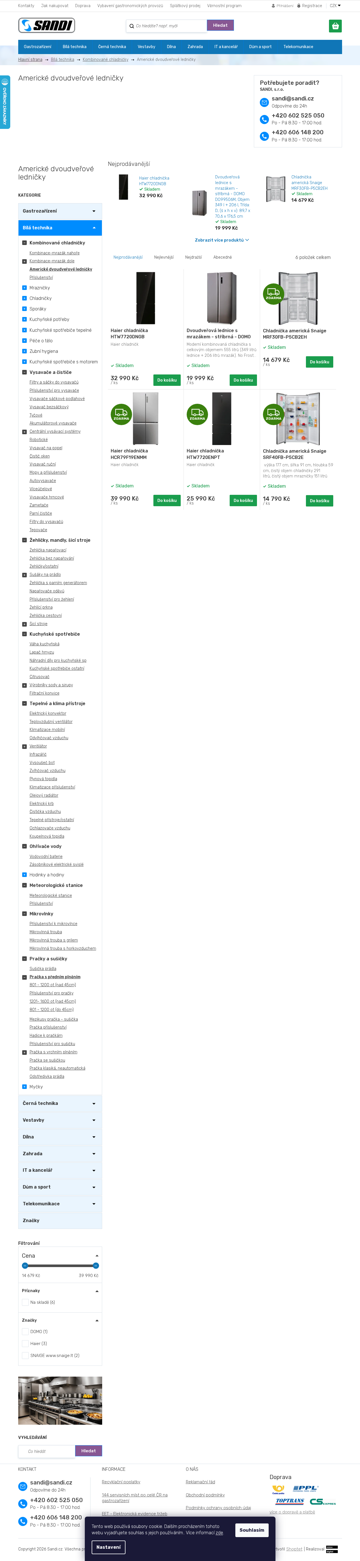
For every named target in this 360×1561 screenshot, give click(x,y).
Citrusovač (40, 676)
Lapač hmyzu (42, 652)
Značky (31, 1220)
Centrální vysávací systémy (55, 431)
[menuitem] (37, 47)
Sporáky (38, 309)
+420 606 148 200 (298, 132)
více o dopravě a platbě (292, 1512)
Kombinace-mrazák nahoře (55, 253)
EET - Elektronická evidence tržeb (134, 1513)
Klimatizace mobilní (47, 729)
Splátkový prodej (185, 5)
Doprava (82, 5)
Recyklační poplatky (121, 1481)
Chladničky (41, 298)
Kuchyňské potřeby (49, 319)
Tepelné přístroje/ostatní (52, 819)
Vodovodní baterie (46, 856)
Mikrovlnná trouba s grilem (54, 940)
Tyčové (36, 415)
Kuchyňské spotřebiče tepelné (61, 330)
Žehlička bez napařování (52, 558)
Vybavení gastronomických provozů (130, 5)
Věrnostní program (224, 5)
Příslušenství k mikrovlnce (53, 923)
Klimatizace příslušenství (52, 787)
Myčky (36, 1087)
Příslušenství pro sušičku (52, 1043)
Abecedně (222, 257)
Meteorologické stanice (56, 885)
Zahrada (32, 1153)
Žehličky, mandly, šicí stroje (60, 540)
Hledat (220, 25)
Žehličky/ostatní (44, 566)
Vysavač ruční (43, 464)
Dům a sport (37, 1187)
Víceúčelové (41, 489)
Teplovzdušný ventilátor (51, 721)
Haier (38, 1343)
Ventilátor (38, 746)
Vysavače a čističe (51, 372)
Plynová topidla (43, 779)
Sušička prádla (43, 968)
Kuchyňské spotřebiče (55, 634)
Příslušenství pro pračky (51, 993)
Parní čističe (41, 513)
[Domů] (32, 59)
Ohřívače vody (45, 846)
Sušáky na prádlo (45, 574)
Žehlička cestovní (46, 615)
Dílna (28, 1137)
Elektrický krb (42, 803)
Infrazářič (38, 754)
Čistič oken (40, 456)
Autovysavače (43, 480)
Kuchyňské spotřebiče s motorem (64, 361)
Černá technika (40, 1103)
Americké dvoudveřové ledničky (61, 269)
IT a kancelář (37, 1170)
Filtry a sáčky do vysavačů (54, 382)
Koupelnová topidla (47, 836)
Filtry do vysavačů (46, 521)
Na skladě (42, 1302)
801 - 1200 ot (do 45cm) (52, 1009)
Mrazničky (40, 288)
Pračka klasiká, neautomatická (57, 1068)
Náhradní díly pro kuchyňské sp (58, 660)
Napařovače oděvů (47, 591)
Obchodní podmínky (205, 1495)
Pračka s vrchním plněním (53, 1052)
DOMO (38, 1331)
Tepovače (38, 530)
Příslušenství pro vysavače (54, 390)
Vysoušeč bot (42, 762)
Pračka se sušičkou (47, 1060)
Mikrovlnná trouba (46, 932)
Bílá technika (37, 227)
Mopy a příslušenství (48, 472)
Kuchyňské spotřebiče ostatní (57, 668)
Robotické (39, 439)
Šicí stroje (39, 623)
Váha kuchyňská (44, 644)
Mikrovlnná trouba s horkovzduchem (63, 948)
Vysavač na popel (46, 448)
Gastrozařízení (40, 211)
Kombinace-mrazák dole (52, 261)
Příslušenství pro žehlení (52, 599)
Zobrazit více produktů (219, 240)
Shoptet (294, 1549)
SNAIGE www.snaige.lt (54, 1355)
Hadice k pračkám (46, 1035)
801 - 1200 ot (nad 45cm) (53, 985)
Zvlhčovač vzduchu (47, 770)
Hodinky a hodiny (47, 875)
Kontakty (26, 5)
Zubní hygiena (44, 351)
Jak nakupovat (54, 5)
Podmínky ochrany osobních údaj (218, 1507)
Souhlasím (252, 1530)
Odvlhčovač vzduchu (49, 738)
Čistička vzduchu (45, 811)
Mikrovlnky (41, 914)
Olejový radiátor (44, 795)
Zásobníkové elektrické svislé (57, 864)
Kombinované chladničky (57, 243)
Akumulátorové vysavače (53, 423)
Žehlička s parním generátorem (58, 582)
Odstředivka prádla (47, 1076)
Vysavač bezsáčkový (49, 407)
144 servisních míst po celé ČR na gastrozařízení (135, 1498)
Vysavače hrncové (47, 497)
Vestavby (33, 1120)
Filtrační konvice (44, 693)
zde (219, 1532)
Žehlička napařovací (48, 550)
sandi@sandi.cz (293, 98)
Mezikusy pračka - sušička (54, 1019)
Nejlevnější (164, 257)
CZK (334, 6)
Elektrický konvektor (48, 713)
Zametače (39, 505)
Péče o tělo (41, 340)
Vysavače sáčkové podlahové (57, 398)
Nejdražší (193, 257)
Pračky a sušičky (48, 958)
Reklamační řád (200, 1481)
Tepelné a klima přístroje (57, 703)
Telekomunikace (41, 1203)
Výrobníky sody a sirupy (51, 685)
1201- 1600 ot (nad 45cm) (53, 1001)
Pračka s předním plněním (55, 977)
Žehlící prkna (41, 607)
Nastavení (108, 1547)
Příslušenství (41, 277)
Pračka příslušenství (48, 1027)
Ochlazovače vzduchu (50, 828)
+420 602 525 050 (298, 115)
